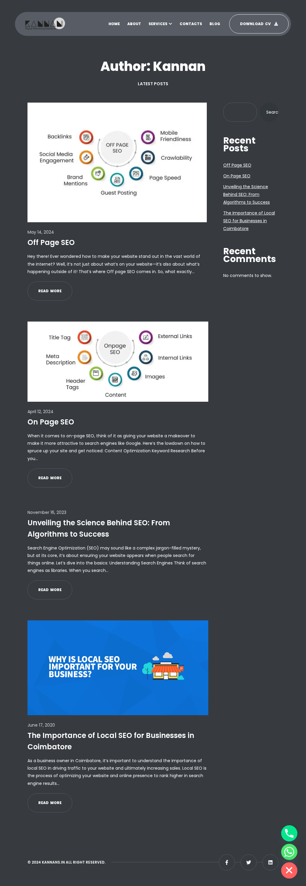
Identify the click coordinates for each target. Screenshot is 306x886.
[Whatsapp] (289, 852)
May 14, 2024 (40, 232)
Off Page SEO (51, 242)
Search (272, 112)
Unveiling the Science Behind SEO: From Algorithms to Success (98, 528)
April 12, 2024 (40, 412)
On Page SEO (50, 422)
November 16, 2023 (46, 512)
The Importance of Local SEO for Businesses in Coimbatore (110, 741)
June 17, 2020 (41, 725)
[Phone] (289, 833)
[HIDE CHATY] (289, 870)
